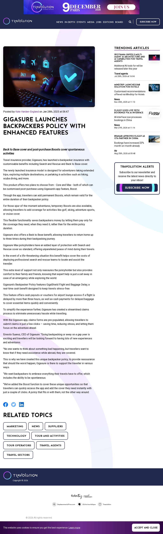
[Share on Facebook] (5, 406)
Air (115, 151)
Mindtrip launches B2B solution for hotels (127, 86)
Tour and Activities (49, 436)
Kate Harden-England (27, 111)
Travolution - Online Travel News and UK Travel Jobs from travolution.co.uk (20, 475)
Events (81, 22)
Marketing (15, 426)
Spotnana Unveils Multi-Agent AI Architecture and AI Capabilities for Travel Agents (129, 58)
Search (130, 21)
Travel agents (50, 445)
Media (90, 22)
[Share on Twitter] (13, 406)
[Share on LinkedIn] (21, 406)
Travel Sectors (18, 455)
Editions (108, 22)
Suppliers (55, 426)
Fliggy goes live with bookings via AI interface (128, 112)
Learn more (74, 527)
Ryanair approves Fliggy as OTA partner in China (129, 137)
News (36, 426)
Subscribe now (148, 22)
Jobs (98, 22)
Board (119, 22)
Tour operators (19, 445)
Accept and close (146, 528)
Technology (16, 436)
